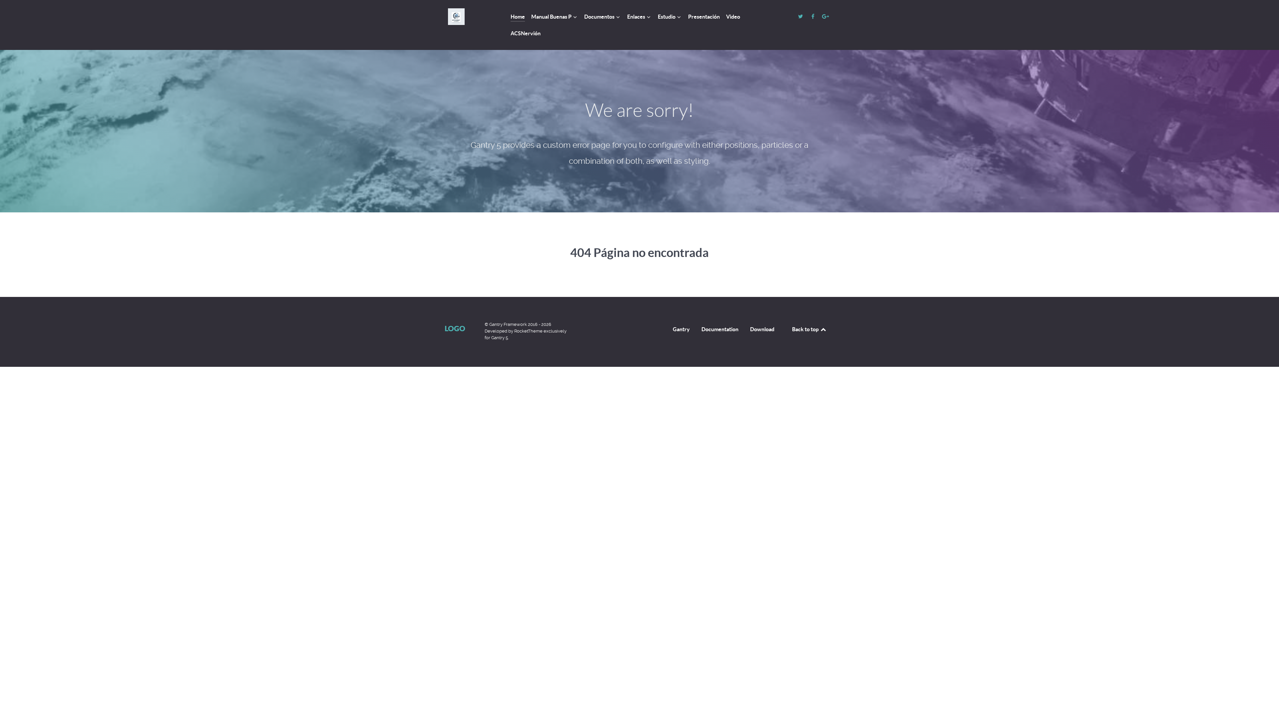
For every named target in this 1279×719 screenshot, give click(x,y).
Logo (455, 328)
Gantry (681, 329)
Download (762, 329)
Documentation (719, 329)
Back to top (806, 329)
